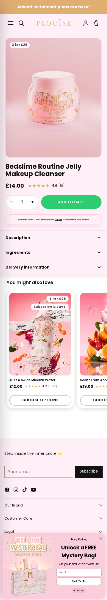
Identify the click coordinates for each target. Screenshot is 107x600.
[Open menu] (10, 23)
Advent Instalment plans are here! (53, 7)
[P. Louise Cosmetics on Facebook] (7, 491)
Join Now (58, 220)
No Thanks (79, 590)
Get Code (79, 581)
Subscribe (89, 471)
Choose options (40, 400)
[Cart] (96, 23)
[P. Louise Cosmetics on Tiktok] (24, 491)
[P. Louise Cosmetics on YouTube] (33, 491)
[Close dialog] (100, 538)
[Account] (86, 23)
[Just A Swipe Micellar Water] (40, 334)
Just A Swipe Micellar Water (32, 380)
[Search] (21, 23)
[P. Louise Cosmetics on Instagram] (16, 491)
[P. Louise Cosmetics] (53, 22)
